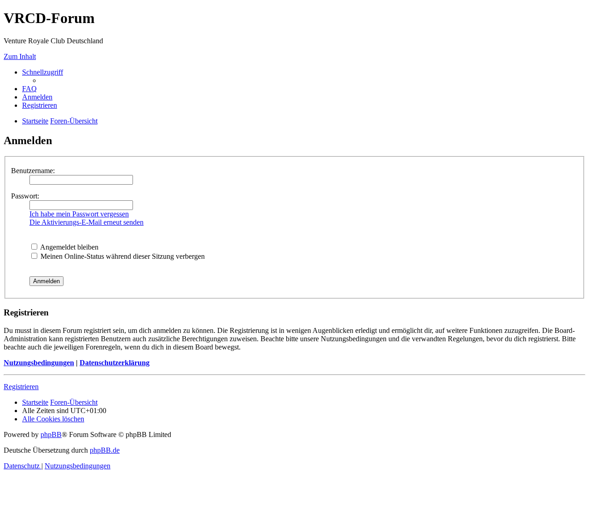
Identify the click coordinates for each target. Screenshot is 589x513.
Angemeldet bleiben (68, 247)
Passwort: (25, 196)
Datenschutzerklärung (115, 363)
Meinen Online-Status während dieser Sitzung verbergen (122, 256)
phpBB (51, 434)
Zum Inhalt (20, 56)
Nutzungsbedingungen (39, 363)
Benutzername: (33, 171)
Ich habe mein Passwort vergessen (79, 214)
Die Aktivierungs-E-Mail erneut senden (86, 222)
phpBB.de (105, 450)
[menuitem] (29, 89)
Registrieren (21, 387)
